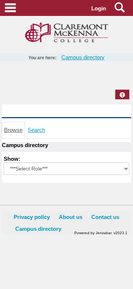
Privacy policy (32, 217)
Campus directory (83, 57)
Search (36, 130)
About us (70, 217)
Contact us (105, 217)
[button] (122, 95)
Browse (13, 130)
